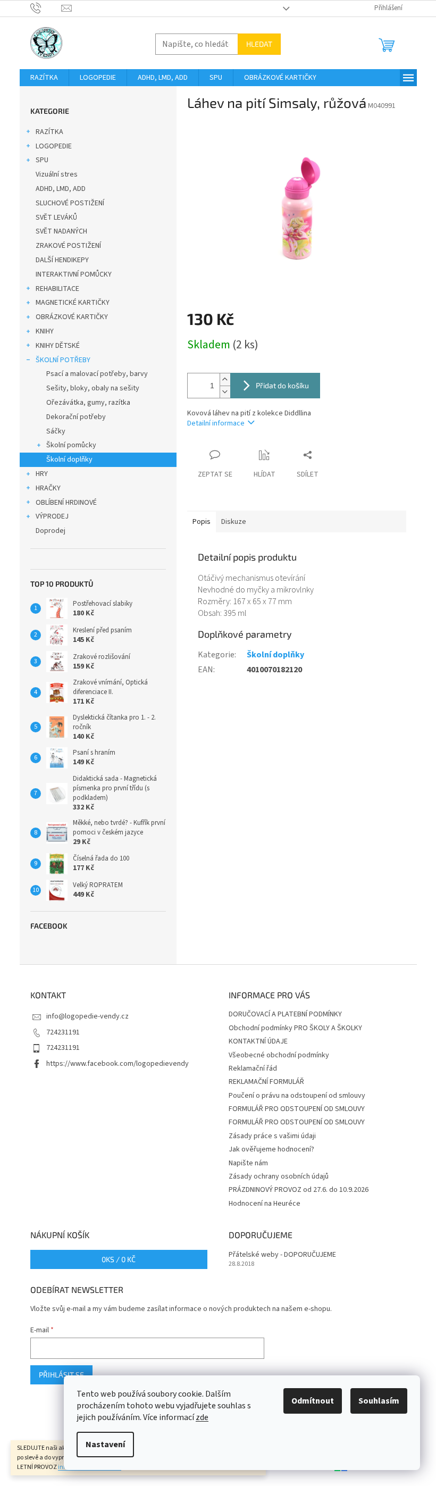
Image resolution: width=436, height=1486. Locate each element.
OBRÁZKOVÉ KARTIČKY (72, 317)
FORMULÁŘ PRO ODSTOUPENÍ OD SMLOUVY (297, 1109)
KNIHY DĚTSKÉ (58, 345)
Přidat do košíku (282, 385)
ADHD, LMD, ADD (61, 188)
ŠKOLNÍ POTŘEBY (63, 360)
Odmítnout (312, 1401)
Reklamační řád (253, 1068)
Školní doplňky (69, 459)
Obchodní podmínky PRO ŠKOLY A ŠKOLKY (295, 1028)
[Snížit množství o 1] (225, 392)
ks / (119, 1259)
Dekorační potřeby (76, 417)
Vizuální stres (57, 174)
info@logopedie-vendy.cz (87, 1016)
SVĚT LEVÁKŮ (56, 217)
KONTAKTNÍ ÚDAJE (258, 1041)
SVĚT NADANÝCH (61, 231)
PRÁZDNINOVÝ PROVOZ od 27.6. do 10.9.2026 (298, 1189)
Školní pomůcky (71, 445)
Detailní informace (216, 423)
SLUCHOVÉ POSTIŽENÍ (70, 203)
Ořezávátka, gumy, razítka (88, 402)
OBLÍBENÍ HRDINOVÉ (66, 502)
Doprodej (50, 530)
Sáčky (55, 431)
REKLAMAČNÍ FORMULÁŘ (266, 1081)
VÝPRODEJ (52, 516)
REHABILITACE (57, 288)
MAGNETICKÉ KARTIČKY (73, 302)
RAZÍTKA (49, 132)
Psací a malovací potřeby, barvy (97, 374)
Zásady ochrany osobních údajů (279, 1176)
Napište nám (248, 1163)
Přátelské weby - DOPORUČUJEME (282, 1255)
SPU (42, 160)
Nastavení (105, 1444)
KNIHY (45, 331)
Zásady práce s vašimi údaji (272, 1136)
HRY (42, 474)
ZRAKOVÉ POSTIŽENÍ (68, 245)
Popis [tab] (201, 521)
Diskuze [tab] (233, 521)
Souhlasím (378, 1401)
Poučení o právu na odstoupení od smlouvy (297, 1095)
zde (202, 1417)
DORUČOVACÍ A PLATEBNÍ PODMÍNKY (285, 1014)
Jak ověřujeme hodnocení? (271, 1149)
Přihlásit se (61, 1374)
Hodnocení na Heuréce (264, 1203)
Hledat (259, 43)
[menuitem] (44, 77)
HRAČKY (48, 488)
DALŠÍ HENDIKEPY (62, 260)
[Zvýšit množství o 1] (225, 379)
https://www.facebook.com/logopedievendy (117, 1063)
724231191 (63, 1032)
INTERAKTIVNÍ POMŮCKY (74, 274)
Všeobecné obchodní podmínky (279, 1055)
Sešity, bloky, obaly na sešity (92, 388)
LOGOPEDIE (54, 146)
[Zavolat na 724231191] (46, 8)
